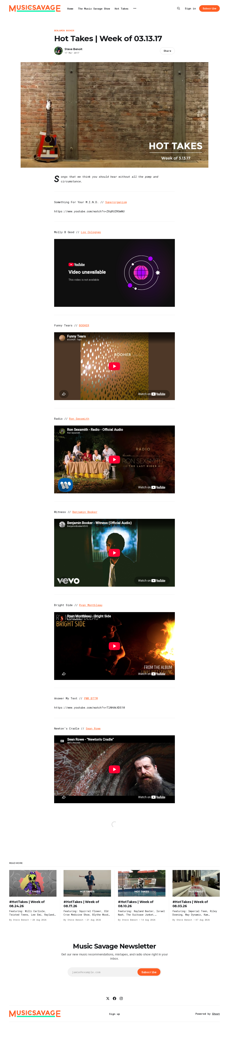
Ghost (216, 1013)
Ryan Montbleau (90, 605)
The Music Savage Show (94, 8)
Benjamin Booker (64, 30)
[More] (134, 8)
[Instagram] (121, 998)
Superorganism (116, 202)
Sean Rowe (93, 728)
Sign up (114, 1014)
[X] (107, 998)
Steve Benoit (73, 49)
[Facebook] (114, 998)
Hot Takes (121, 8)
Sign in (190, 8)
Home (70, 8)
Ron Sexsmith (79, 419)
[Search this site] (178, 8)
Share (167, 50)
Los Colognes (91, 232)
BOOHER (84, 325)
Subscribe (209, 8)
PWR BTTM (91, 698)
